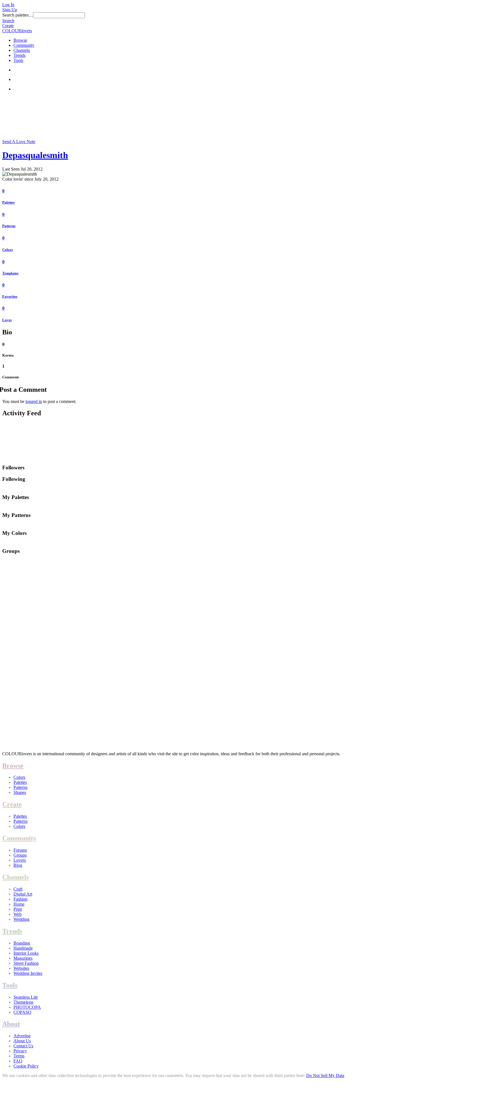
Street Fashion (26, 963)
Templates (10, 273)
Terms (18, 1056)
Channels (21, 50)
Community (23, 45)
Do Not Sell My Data (325, 1075)
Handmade (23, 948)
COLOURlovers (17, 30)
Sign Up (9, 9)
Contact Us (23, 1045)
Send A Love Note (18, 141)
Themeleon (23, 1002)
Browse (20, 40)
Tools (18, 60)
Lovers (19, 860)
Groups (20, 855)
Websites (21, 968)
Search (8, 20)
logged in (33, 401)
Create (8, 25)
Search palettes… (17, 15)
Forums (20, 850)
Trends (19, 55)
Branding (21, 943)
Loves (7, 320)
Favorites (9, 296)
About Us (22, 1040)
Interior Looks (26, 953)
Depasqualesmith (35, 155)
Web (17, 914)
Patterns (8, 226)
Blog (17, 865)
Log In (8, 4)
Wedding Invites (27, 973)
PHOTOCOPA (27, 1007)
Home (18, 904)
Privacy (20, 1050)
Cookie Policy (26, 1066)
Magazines (22, 958)
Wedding (21, 919)
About (11, 1023)
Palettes (8, 202)
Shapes (19, 792)
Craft (17, 889)
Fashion (20, 899)
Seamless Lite (25, 997)
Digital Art (22, 894)
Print (17, 909)
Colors (7, 250)
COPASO (22, 1012)
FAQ (17, 1061)
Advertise (22, 1035)
